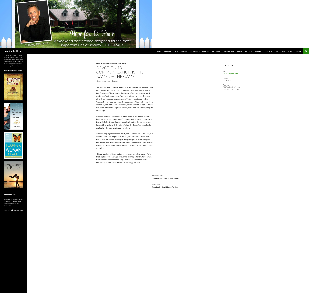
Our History (216, 51)
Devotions (248, 51)
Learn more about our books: (13, 70)
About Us (167, 51)
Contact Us (268, 51)
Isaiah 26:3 (7, 206)
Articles (258, 51)
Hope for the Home (13, 51)
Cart (277, 51)
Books (239, 51)
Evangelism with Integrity (199, 51)
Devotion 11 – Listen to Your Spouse (165, 177)
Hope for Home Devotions (115, 63)
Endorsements (229, 51)
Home (159, 51)
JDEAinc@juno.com (230, 74)
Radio (290, 51)
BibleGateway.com (17, 210)
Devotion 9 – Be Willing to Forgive (165, 185)
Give (283, 51)
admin (115, 81)
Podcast (298, 51)
